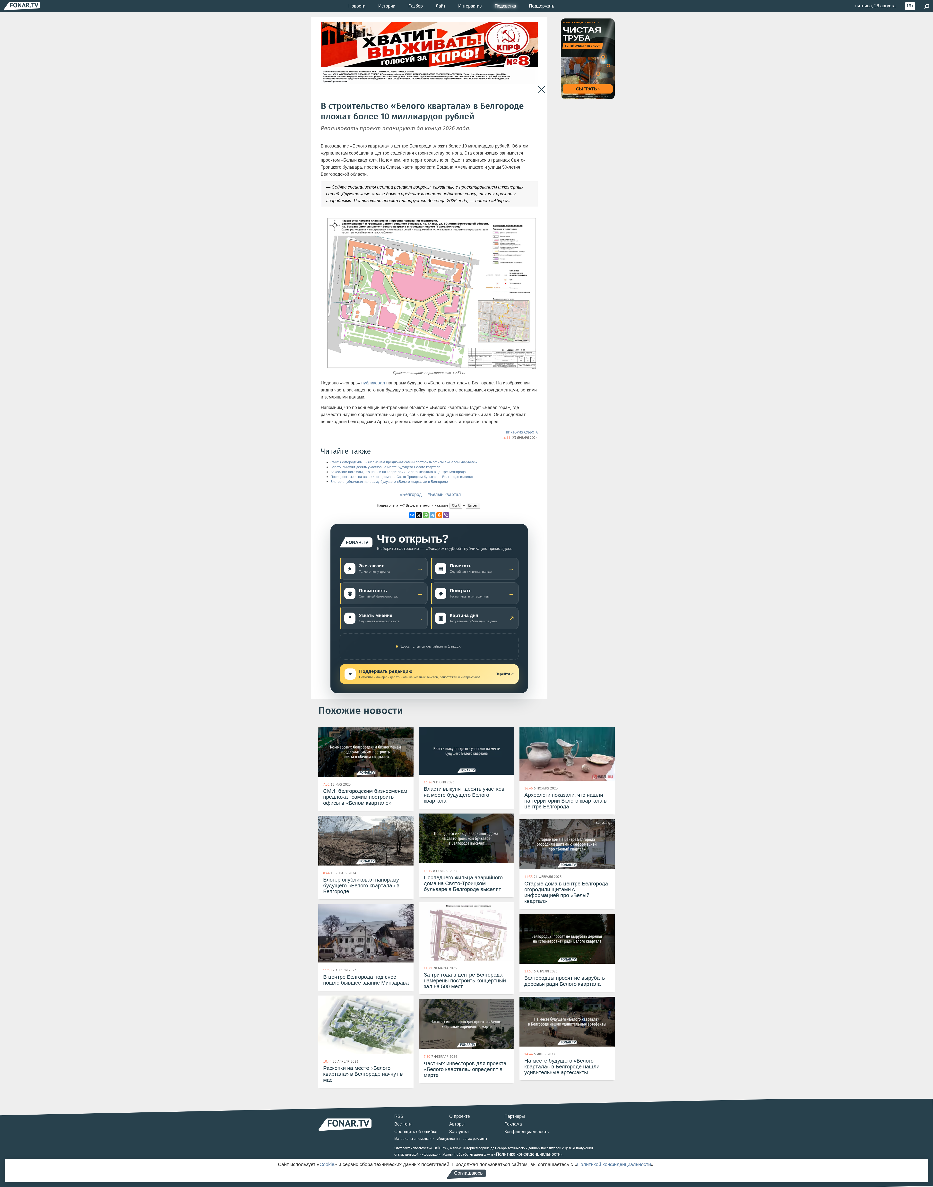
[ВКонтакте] (412, 515)
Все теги (403, 1124)
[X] (419, 515)
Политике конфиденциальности (528, 1154)
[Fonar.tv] (22, 6)
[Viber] (446, 515)
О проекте (459, 1116)
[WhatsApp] (426, 515)
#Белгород (411, 494)
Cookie (327, 1164)
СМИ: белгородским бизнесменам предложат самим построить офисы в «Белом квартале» (403, 462)
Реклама (513, 1124)
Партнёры (514, 1116)
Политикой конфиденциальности (614, 1164)
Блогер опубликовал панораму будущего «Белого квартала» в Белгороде (389, 481)
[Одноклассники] (439, 515)
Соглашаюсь (468, 1173)
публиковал (373, 383)
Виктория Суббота (522, 432)
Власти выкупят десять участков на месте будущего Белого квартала (385, 467)
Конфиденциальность (526, 1132)
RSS (398, 1116)
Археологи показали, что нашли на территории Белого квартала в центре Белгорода (398, 472)
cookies (438, 1148)
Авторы (457, 1124)
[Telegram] (432, 515)
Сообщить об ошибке (415, 1132)
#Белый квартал (444, 494)
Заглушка (459, 1132)
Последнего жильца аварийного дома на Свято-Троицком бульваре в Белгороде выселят (401, 477)
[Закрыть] (541, 90)
